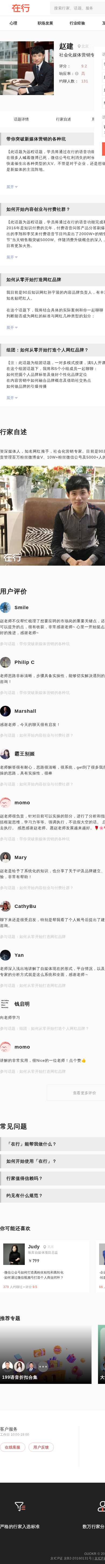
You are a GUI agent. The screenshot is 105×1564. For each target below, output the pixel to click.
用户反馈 (41, 1447)
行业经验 (77, 23)
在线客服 (12, 1447)
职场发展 (45, 23)
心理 (14, 23)
